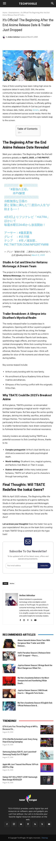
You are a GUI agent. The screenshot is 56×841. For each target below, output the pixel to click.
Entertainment (14, 12)
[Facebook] (13, 43)
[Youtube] (35, 620)
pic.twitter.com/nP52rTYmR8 (26, 244)
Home (5, 12)
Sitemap (45, 838)
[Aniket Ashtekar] (4, 37)
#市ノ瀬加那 (27, 240)
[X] (19, 43)
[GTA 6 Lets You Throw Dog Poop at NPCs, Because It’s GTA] (46, 729)
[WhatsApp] (31, 43)
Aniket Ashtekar (14, 37)
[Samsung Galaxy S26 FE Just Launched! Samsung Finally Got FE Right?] (46, 755)
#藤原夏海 (25, 232)
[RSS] (35, 824)
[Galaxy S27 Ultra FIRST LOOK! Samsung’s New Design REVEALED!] (46, 780)
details (36, 110)
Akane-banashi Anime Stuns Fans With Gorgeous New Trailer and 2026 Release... (34, 643)
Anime (12, 583)
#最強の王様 (19, 189)
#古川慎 (24, 236)
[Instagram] (24, 620)
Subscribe (44, 566)
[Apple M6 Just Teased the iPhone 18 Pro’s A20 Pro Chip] (46, 767)
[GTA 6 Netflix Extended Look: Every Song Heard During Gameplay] (46, 742)
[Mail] (21, 824)
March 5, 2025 (38, 255)
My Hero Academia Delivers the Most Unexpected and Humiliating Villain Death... (33, 680)
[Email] (37, 43)
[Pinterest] (25, 43)
